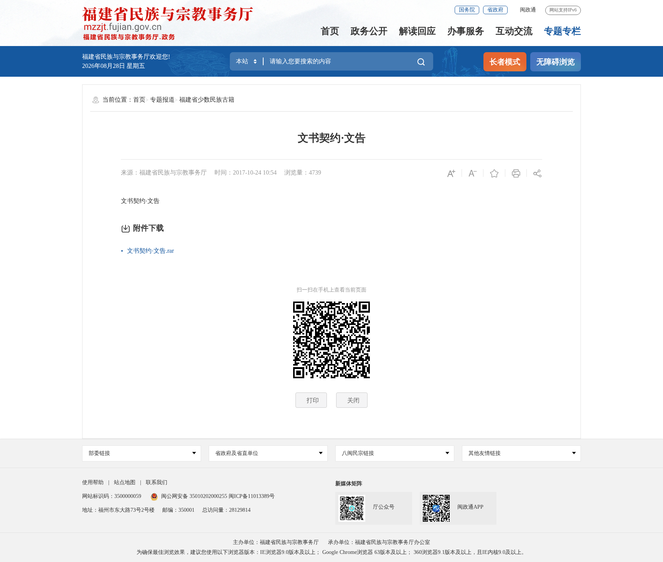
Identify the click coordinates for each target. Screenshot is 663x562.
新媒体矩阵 (348, 483)
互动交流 (514, 31)
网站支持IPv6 (563, 10)
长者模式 (505, 62)
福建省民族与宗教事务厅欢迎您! (126, 56)
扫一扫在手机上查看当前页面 (331, 290)
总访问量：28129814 (226, 510)
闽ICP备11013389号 (252, 496)
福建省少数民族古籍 (206, 99)
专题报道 (162, 99)
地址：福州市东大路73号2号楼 (118, 510)
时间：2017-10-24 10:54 (245, 172)
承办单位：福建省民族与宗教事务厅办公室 (379, 542)
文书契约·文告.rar (150, 250)
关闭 (353, 400)
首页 (330, 31)
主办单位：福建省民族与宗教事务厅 (276, 542)
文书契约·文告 (332, 138)
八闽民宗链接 (358, 453)
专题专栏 (562, 31)
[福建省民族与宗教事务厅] (175, 23)
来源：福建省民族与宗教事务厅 (164, 172)
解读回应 (417, 31)
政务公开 (369, 31)
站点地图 (124, 482)
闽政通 (528, 10)
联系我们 (156, 482)
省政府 (495, 10)
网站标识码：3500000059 (111, 496)
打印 (313, 400)
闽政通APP (470, 507)
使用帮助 (93, 482)
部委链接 (99, 453)
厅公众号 (383, 507)
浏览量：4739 (302, 172)
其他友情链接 (484, 453)
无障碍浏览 (555, 62)
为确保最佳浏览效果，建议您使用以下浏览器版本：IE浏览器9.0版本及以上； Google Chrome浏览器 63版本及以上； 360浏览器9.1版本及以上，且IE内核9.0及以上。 (332, 552)
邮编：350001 (178, 510)
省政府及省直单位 (236, 453)
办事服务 (465, 31)
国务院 (467, 10)
